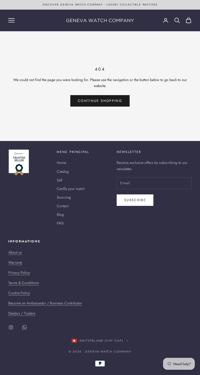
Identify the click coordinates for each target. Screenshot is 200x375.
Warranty (15, 262)
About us (15, 252)
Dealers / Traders (21, 313)
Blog (60, 214)
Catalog (63, 171)
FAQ (60, 223)
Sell (59, 180)
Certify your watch (71, 188)
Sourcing (64, 197)
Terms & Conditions (23, 282)
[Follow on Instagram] (11, 327)
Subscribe (135, 200)
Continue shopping (100, 100)
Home (61, 162)
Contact (62, 205)
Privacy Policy (19, 272)
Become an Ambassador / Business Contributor (45, 303)
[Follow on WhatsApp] (24, 327)
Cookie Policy (19, 293)
